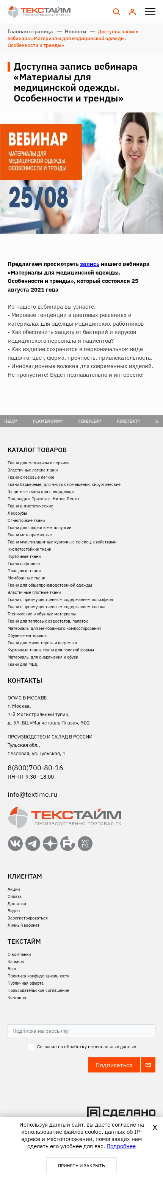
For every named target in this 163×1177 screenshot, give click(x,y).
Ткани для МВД (23, 664)
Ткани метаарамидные (30, 534)
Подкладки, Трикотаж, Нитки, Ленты (43, 498)
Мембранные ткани (26, 578)
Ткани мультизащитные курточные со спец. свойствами (62, 542)
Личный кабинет (23, 925)
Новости (75, 31)
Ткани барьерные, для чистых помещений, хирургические (64, 484)
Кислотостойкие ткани (29, 549)
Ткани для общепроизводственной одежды (50, 585)
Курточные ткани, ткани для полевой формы (51, 650)
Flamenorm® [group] (39, 421)
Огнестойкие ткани (26, 520)
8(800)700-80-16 (35, 767)
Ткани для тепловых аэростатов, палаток (48, 621)
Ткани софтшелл (24, 563)
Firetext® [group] (119, 421)
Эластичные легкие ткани (33, 470)
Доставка (17, 903)
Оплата (15, 896)
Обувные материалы (27, 635)
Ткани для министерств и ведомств (42, 642)
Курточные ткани (24, 556)
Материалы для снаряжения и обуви (43, 657)
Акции (14, 889)
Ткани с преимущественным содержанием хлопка (56, 606)
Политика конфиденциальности (38, 976)
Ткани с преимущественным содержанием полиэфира (60, 599)
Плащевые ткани (24, 570)
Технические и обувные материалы (42, 614)
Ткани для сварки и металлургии (39, 527)
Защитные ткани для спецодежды (41, 491)
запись (89, 263)
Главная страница (30, 31)
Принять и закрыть (81, 1165)
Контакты (17, 997)
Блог (12, 968)
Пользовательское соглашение (38, 990)
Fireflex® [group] (80, 421)
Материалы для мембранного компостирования (54, 628)
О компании (19, 954)
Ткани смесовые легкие (31, 477)
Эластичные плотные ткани (34, 592)
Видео (14, 910)
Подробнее (121, 1146)
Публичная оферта (26, 983)
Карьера (16, 961)
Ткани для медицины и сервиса (38, 462)
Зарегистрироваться (28, 918)
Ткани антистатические (30, 506)
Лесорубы (17, 513)
